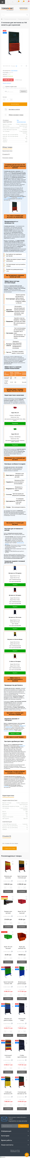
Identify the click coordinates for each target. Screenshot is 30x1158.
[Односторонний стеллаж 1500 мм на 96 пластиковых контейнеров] (8, 973)
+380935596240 (9, 727)
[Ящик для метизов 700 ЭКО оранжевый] (22, 937)
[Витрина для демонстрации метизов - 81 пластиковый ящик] (22, 973)
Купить (23, 91)
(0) (16, 66)
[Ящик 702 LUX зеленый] (8, 937)
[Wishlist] (21, 66)
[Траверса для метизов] (8, 902)
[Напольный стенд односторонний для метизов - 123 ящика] (22, 1009)
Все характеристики (21, 121)
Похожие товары (7, 158)
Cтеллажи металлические (10, 19)
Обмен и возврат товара (16, 115)
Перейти (15, 584)
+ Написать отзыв (9, 848)
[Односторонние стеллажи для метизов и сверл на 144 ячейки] (22, 867)
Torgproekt (9, 197)
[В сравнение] (12, 864)
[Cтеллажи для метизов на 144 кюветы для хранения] (22, 1083)
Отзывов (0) (6, 154)
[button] (12, 2)
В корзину (15, 104)
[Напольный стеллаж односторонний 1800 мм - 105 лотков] (8, 1046)
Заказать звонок (24, 9)
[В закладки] (12, 862)
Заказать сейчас (15, 733)
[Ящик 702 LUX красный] (22, 902)
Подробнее (15, 423)
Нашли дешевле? (7, 83)
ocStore (18, 1150)
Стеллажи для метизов (23, 19)
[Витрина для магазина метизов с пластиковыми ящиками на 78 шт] (8, 867)
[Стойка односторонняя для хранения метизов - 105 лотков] (22, 1046)
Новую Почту (22, 745)
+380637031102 (22, 725)
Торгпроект (14, 70)
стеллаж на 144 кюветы (9, 730)
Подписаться (23, 1126)
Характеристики (7, 151)
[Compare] (26, 66)
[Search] (27, 15)
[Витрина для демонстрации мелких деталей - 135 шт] (8, 1009)
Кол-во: (5, 97)
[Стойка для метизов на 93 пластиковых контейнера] (8, 1083)
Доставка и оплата (14, 109)
